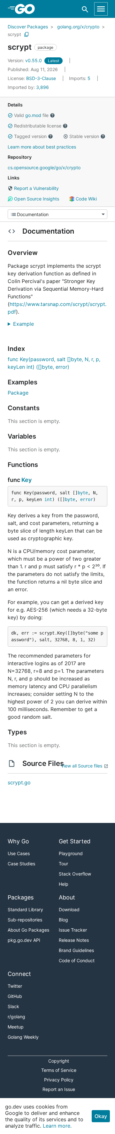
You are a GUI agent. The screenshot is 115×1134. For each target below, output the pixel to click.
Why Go (18, 841)
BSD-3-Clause (41, 78)
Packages (21, 897)
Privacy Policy (58, 1079)
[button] (10, 115)
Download (69, 909)
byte (83, 492)
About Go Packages (28, 930)
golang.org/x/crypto (78, 26)
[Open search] (85, 9)
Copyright (58, 1061)
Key (26, 479)
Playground (71, 853)
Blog (63, 919)
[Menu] (57, 214)
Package (18, 392)
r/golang (16, 1016)
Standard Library (25, 909)
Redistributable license (38, 125)
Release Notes (74, 940)
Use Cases (19, 853)
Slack (13, 1006)
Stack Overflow (75, 873)
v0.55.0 (25, 60)
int (48, 499)
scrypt (14, 34)
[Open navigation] (101, 9)
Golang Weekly (23, 1037)
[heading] (27, 9)
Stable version (84, 136)
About (67, 897)
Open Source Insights (36, 198)
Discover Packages (28, 26)
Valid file (31, 115)
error (86, 499)
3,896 (28, 87)
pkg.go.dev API (24, 940)
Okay (101, 1116)
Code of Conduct (77, 960)
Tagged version (30, 136)
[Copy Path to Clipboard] (26, 34)
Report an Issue (58, 1089)
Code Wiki (85, 198)
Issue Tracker (73, 930)
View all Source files (81, 765)
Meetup (16, 1026)
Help (63, 884)
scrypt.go (19, 782)
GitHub (15, 996)
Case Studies (21, 863)
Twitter (15, 986)
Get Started (74, 841)
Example (26, 324)
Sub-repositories (25, 919)
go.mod (33, 115)
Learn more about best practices (42, 146)
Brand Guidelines (76, 950)
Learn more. (57, 1126)
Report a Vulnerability (36, 188)
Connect (19, 973)
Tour (63, 863)
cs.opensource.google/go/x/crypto (44, 167)
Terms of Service (58, 1070)
